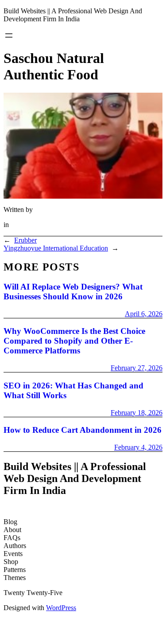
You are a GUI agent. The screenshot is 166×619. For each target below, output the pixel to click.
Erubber (25, 240)
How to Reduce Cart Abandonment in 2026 (83, 430)
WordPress (61, 607)
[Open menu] (9, 35)
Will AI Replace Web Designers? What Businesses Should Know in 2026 (73, 291)
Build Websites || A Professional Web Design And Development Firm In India (73, 15)
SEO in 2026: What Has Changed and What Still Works (73, 390)
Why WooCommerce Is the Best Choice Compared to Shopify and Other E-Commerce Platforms (74, 340)
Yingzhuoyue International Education (56, 248)
